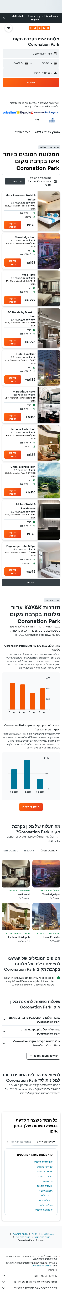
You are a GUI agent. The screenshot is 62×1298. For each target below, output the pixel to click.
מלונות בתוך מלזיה (42, 1237)
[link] (31, 807)
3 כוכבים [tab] (29, 850)
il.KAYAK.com (48, 1234)
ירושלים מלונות (45, 1185)
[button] (4, 18)
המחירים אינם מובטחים (42, 1265)
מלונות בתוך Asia (20, 1234)
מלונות (34, 1234)
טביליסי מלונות (45, 1166)
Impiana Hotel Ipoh (23, 429)
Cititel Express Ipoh (23, 466)
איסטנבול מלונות (44, 1171)
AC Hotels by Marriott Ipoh (21, 314)
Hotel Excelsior (25, 354)
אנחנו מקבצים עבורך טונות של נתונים (35, 1282)
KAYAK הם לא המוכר (45, 1275)
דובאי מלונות (46, 1195)
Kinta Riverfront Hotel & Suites (20, 197)
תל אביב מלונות (45, 1176)
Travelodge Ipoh (25, 237)
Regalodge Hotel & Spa (20, 546)
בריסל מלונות (46, 1200)
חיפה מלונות (46, 1181)
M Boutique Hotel (24, 391)
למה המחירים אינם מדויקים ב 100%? (35, 1288)
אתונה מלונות (46, 1190)
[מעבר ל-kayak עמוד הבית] (39, 28)
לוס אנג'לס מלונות (43, 1161)
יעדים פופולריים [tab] (46, 1141)
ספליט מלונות (46, 1205)
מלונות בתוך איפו (23, 1237)
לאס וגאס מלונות (44, 1210)
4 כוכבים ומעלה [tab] (49, 850)
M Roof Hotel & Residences (25, 506)
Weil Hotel (28, 274)
